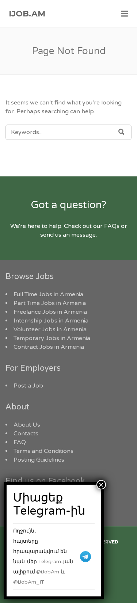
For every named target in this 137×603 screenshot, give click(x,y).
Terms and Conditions (43, 451)
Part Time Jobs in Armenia (50, 303)
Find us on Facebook (45, 481)
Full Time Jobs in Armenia (48, 294)
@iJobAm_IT (28, 582)
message (83, 234)
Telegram (49, 561)
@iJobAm (47, 572)
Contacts (26, 433)
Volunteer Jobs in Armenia (50, 329)
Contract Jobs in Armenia (49, 347)
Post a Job (28, 385)
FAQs (111, 226)
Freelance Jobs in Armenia (50, 312)
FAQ (20, 442)
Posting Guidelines (39, 459)
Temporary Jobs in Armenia (52, 338)
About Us (27, 424)
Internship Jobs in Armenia (51, 320)
